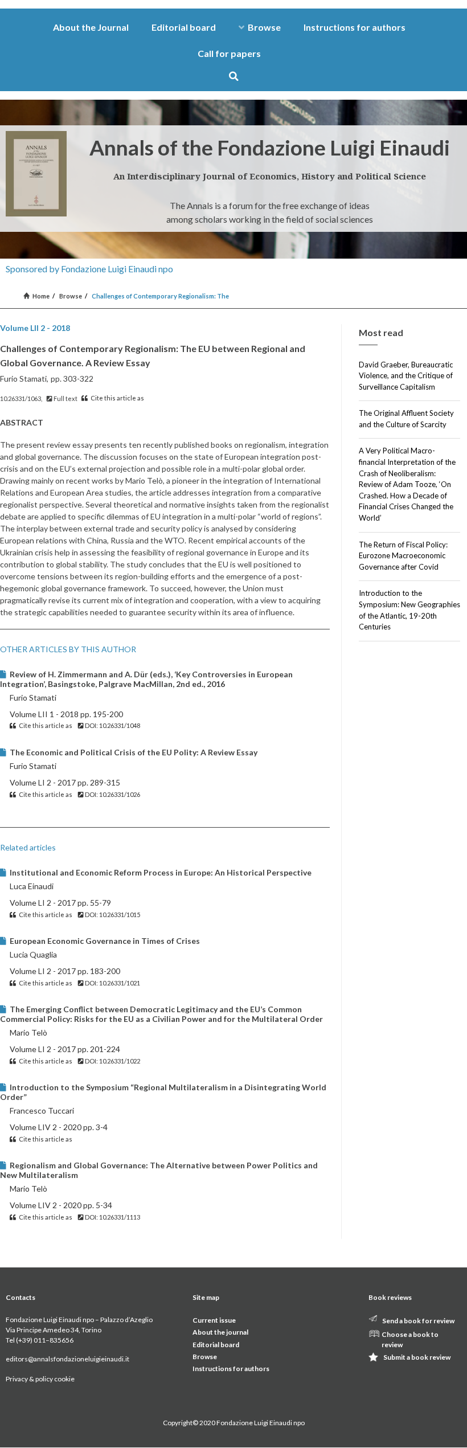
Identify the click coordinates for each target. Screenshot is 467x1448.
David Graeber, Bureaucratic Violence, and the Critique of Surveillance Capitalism (406, 375)
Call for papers (229, 53)
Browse (264, 27)
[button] (233, 76)
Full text (64, 398)
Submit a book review (416, 1357)
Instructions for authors (354, 27)
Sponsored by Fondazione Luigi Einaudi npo (89, 268)
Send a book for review (418, 1320)
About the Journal (91, 27)
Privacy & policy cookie (40, 1379)
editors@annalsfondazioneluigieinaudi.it (67, 1359)
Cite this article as (116, 398)
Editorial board (183, 27)
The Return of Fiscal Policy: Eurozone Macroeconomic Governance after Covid (403, 555)
